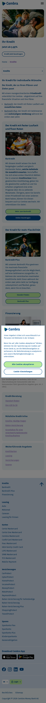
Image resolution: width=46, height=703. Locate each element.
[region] (23, 351)
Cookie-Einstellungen (23, 371)
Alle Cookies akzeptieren (23, 364)
